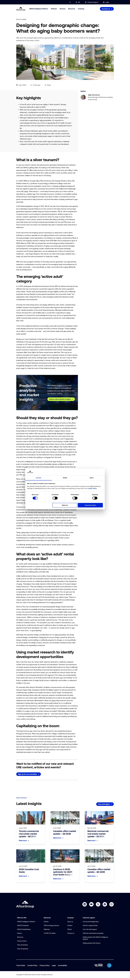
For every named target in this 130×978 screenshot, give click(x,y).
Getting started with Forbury (91, 943)
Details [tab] (65, 478)
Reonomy (20, 937)
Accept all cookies (90, 505)
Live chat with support (90, 929)
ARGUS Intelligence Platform (26, 921)
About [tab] (91, 478)
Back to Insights (21, 19)
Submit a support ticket (90, 925)
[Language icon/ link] (76, 2)
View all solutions (22, 945)
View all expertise (22, 949)
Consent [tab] (38, 478)
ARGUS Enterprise (23, 925)
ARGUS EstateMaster (24, 929)
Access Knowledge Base (91, 921)
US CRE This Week (49, 933)
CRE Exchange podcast (51, 925)
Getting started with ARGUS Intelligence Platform (95, 938)
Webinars (47, 929)
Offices (69, 929)
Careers (69, 925)
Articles (46, 921)
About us (70, 921)
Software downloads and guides (93, 933)
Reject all (65, 505)
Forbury (19, 933)
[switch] (55, 498)
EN (79, 2)
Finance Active (21, 941)
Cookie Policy (92, 488)
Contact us (70, 933)
